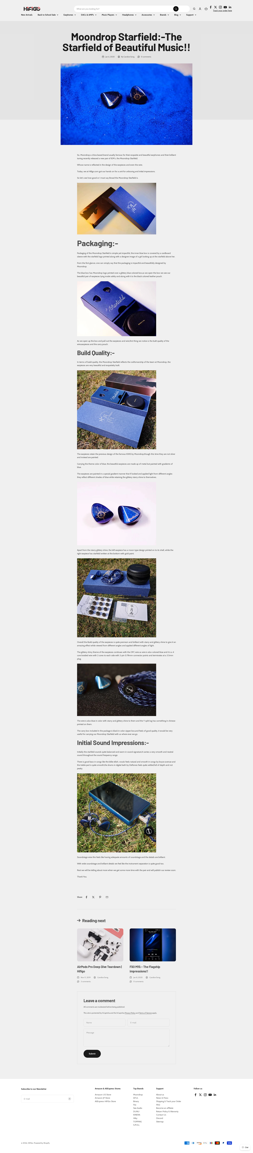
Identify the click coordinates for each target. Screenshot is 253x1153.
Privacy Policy (130, 1013)
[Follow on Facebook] (210, 7)
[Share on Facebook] (86, 897)
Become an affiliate (164, 1108)
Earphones (68, 15)
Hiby (135, 1118)
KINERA (136, 1115)
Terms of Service (145, 1013)
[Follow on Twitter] (215, 7)
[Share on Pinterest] (100, 897)
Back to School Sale (47, 15)
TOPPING (137, 1121)
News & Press (162, 1098)
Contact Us (161, 1115)
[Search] (176, 8)
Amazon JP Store (102, 1098)
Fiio (134, 1105)
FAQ (158, 1105)
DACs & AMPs (87, 15)
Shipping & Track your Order (168, 1101)
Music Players (108, 15)
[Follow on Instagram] (220, 7)
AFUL (135, 1098)
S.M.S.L (136, 1125)
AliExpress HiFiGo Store (105, 1101)
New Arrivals (26, 15)
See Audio (137, 1108)
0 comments (146, 57)
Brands (163, 15)
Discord (159, 1118)
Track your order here (222, 10)
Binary (136, 1101)
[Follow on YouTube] (225, 7)
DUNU (136, 1111)
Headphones (128, 15)
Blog (176, 15)
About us (160, 1094)
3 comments (86, 981)
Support (190, 15)
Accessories (147, 15)
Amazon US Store (103, 1094)
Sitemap (160, 1121)
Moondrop (138, 1094)
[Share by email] (107, 897)
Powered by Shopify (42, 1143)
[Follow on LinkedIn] (230, 7)
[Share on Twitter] (93, 897)
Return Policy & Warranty (167, 1111)
